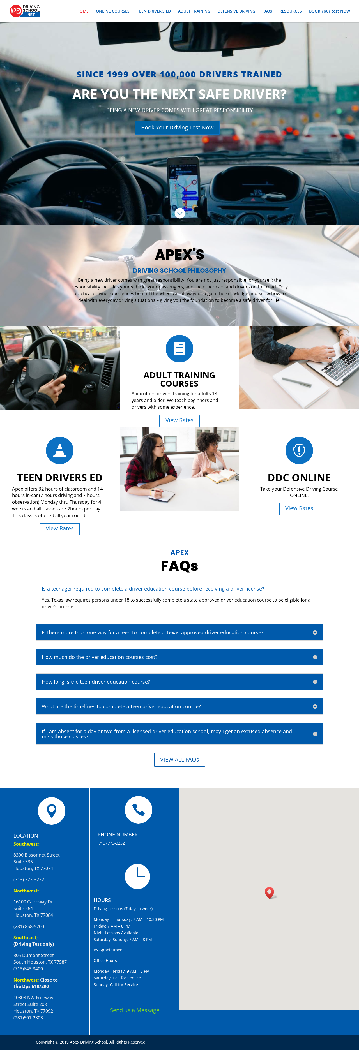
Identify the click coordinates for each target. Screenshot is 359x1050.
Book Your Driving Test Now (177, 127)
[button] (271, 893)
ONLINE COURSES (113, 11)
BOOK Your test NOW (329, 11)
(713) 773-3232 (111, 843)
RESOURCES (290, 11)
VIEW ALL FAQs (179, 759)
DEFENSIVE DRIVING (236, 11)
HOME (83, 11)
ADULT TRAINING (194, 11)
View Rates (179, 420)
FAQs (267, 11)
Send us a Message (134, 1010)
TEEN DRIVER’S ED (154, 11)
